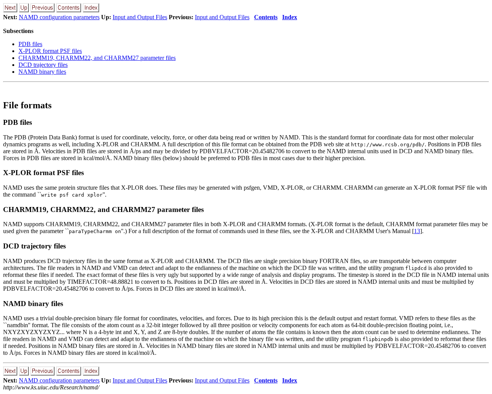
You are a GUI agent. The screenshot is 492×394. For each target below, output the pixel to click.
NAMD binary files (42, 71)
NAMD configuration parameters (59, 17)
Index (289, 17)
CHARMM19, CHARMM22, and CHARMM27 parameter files (97, 58)
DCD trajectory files (43, 64)
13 (417, 231)
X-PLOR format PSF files (50, 51)
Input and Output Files (140, 17)
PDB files (30, 44)
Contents (266, 17)
